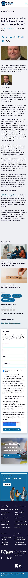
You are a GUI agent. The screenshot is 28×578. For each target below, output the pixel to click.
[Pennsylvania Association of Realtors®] (7, 3)
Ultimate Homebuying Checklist (6, 538)
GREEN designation (8, 300)
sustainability (17, 296)
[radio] (2, 310)
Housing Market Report (21, 525)
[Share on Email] (3, 41)
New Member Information (4, 518)
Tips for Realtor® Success (19, 518)
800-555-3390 (18, 555)
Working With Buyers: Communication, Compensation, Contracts (13, 264)
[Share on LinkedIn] (10, 37)
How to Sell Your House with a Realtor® (20, 538)
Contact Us (7, 485)
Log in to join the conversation (11, 323)
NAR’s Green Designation (8, 195)
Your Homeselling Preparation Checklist (20, 543)
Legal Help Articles (19, 522)
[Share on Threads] (14, 37)
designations (6, 296)
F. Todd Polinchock (8, 29)
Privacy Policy (4, 576)
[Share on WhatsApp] (22, 37)
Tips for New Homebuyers (4, 543)
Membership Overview (7, 509)
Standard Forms (19, 509)
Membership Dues (6, 527)
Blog (5, 11)
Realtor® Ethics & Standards (19, 513)
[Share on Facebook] (3, 37)
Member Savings (5, 525)
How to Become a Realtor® (12, 456)
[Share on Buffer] (18, 37)
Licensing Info (18, 527)
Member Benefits (5, 522)
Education (12, 11)
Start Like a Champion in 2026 (10, 287)
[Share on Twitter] (6, 37)
